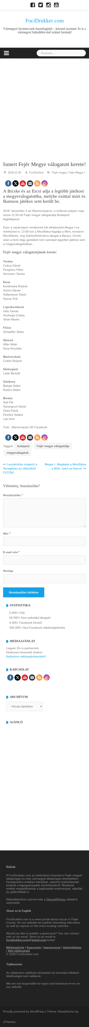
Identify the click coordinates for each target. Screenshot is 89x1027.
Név (6, 533)
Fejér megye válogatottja (53, 446)
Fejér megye (59, 172)
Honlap (8, 570)
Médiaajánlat (15, 947)
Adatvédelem (72, 947)
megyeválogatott (17, 452)
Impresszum (51, 947)
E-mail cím (11, 552)
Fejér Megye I (77, 172)
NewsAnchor (66, 1011)
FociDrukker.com (44, 21)
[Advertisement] (44, 105)
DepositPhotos (55, 899)
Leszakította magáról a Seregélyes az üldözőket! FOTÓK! (20, 468)
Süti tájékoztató (19, 950)
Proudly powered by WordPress (23, 1011)
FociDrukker (36, 172)
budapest (23, 446)
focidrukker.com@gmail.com (26, 940)
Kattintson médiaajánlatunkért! (26, 656)
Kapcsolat (34, 947)
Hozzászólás (13, 495)
